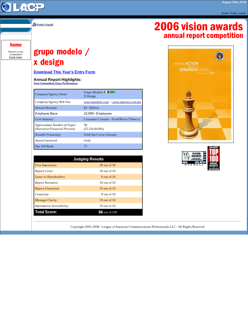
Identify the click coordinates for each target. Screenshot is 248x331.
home (225, 13)
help (234, 13)
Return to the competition (15, 54)
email (242, 13)
